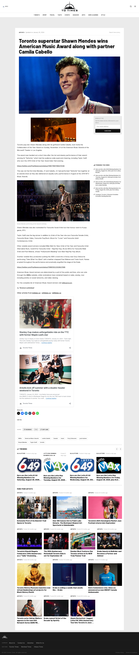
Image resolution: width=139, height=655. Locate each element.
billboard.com (67, 283)
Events (67, 15)
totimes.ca (36, 293)
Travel (52, 15)
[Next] (120, 449)
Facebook (28, 429)
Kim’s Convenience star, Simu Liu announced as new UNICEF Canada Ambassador (102, 590)
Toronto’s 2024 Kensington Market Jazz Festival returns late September (104, 522)
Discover (76, 15)
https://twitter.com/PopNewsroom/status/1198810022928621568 (41, 267)
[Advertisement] (69, 22)
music (62, 438)
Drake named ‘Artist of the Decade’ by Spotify (55, 619)
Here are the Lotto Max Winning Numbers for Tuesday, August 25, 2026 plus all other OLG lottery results (108, 177)
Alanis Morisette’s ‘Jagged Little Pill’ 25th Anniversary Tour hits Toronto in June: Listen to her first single (81, 621)
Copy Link (45, 429)
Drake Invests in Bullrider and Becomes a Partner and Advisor (109, 553)
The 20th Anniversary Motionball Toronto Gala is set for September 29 (55, 553)
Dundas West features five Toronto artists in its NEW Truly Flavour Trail (81, 553)
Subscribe (107, 130)
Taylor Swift (33, 442)
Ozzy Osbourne (72, 438)
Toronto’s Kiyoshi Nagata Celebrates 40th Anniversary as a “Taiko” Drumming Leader (29, 554)
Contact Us (21, 643)
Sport (45, 15)
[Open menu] (135, 6)
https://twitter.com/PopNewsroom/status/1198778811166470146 (40, 166)
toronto (42, 442)
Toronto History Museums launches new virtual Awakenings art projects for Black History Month (33, 590)
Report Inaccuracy (114, 32)
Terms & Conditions (131, 652)
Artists (21, 32)
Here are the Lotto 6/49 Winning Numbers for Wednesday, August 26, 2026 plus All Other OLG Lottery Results (108, 183)
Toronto (37, 15)
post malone (83, 438)
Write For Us (40, 643)
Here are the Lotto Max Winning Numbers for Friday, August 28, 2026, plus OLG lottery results (108, 189)
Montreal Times (26, 647)
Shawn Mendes (22, 442)
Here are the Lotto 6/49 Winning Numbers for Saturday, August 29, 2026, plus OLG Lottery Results (108, 170)
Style (103, 15)
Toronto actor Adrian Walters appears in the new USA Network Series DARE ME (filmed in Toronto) (29, 621)
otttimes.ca (46, 293)
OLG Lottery (21, 453)
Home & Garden (93, 15)
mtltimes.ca (56, 293)
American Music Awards (32, 438)
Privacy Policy (120, 652)
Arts (83, 15)
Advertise (30, 643)
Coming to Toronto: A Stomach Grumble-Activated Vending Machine (107, 195)
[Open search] (131, 6)
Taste (60, 15)
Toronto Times (14, 647)
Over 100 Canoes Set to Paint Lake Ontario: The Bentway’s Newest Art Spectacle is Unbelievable (67, 523)
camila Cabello (46, 438)
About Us (12, 643)
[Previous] (116, 449)
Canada (55, 438)
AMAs (20, 438)
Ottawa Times (38, 647)
